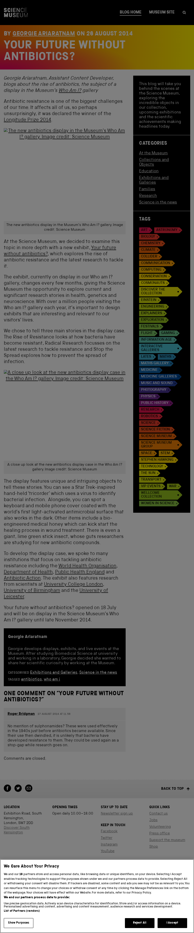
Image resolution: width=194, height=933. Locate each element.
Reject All (139, 922)
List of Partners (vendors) (22, 911)
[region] (97, 896)
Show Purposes (18, 922)
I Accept (172, 922)
